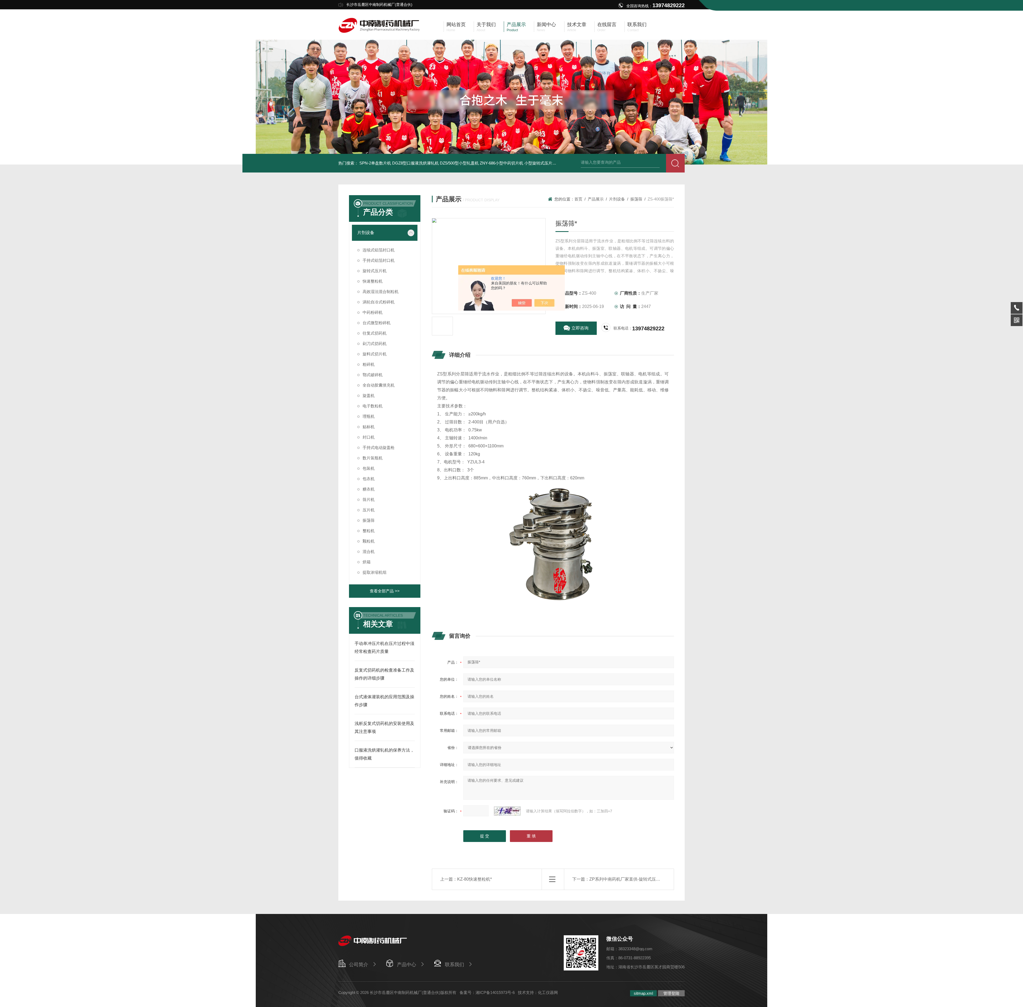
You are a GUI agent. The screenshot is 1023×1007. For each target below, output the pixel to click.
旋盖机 (369, 395)
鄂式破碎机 (373, 374)
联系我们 (454, 964)
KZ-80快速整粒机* (474, 879)
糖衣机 (369, 489)
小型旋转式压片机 (540, 163)
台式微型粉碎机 (377, 322)
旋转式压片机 (375, 270)
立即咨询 (579, 328)
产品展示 (596, 199)
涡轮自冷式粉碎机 (379, 302)
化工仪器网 (548, 992)
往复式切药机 (375, 333)
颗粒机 (369, 541)
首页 (578, 199)
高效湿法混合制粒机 (381, 291)
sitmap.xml (643, 993)
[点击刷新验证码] (507, 811)
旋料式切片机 (375, 354)
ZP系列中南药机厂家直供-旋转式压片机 (626, 879)
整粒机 (369, 530)
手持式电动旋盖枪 (379, 447)
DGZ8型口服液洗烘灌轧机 (415, 163)
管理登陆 (671, 993)
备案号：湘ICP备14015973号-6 (487, 992)
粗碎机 (369, 364)
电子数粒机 (373, 406)
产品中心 (406, 964)
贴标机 (369, 426)
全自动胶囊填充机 (379, 385)
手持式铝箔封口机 (379, 260)
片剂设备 (365, 232)
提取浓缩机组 (375, 572)
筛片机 (369, 499)
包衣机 (369, 478)
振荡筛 (369, 520)
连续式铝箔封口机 (379, 250)
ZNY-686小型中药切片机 (501, 163)
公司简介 (358, 964)
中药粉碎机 (373, 312)
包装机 (369, 468)
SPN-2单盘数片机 (375, 163)
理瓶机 (369, 416)
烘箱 (367, 562)
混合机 (369, 551)
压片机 (369, 510)
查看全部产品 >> (385, 591)
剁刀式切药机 (375, 343)
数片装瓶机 (373, 458)
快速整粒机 (373, 281)
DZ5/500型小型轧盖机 (459, 163)
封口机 (369, 437)
